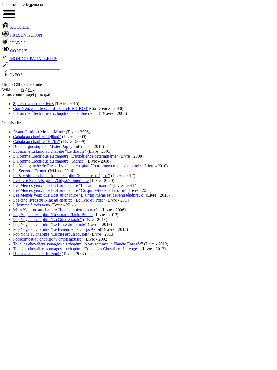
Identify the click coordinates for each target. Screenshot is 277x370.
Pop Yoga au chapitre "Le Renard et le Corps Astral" (58, 229)
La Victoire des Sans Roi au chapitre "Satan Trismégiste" (61, 175)
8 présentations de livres (33, 103)
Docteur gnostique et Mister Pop (40, 146)
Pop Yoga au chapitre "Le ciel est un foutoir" (51, 234)
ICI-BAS (17, 43)
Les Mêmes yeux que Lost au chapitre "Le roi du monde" (62, 185)
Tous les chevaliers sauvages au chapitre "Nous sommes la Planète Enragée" (78, 244)
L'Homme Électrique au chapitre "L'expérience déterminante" (65, 156)
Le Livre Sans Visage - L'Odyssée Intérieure (51, 180)
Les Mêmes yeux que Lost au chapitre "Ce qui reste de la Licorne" (70, 190)
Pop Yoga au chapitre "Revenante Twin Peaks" (53, 214)
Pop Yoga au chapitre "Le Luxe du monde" (50, 224)
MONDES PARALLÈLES (33, 58)
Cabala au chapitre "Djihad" (37, 136)
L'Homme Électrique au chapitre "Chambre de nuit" (57, 113)
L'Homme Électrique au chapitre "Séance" (49, 161)
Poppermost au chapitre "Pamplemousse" (48, 239)
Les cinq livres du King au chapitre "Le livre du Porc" (59, 200)
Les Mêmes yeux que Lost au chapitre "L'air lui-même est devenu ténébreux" (79, 195)
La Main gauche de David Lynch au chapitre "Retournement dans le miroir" (78, 166)
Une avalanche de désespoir (37, 253)
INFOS (16, 75)
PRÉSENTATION (25, 35)
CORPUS (18, 50)
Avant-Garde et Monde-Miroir (39, 131)
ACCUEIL (19, 27)
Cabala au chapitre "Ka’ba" (36, 141)
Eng (31, 89)
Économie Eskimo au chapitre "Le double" (49, 151)
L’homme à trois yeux (31, 205)
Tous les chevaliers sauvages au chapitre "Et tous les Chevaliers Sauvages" (76, 248)
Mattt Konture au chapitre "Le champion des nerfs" (56, 209)
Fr (22, 89)
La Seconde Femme (30, 170)
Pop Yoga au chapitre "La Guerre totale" (47, 219)
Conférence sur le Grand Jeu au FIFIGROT (50, 108)
